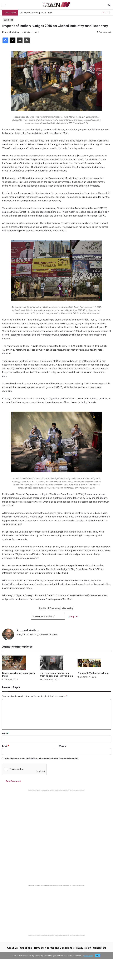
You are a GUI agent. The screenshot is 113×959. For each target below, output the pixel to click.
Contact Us (99, 947)
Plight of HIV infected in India (93, 673)
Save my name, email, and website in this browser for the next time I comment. (42, 758)
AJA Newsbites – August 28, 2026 (35, 12)
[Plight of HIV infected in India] (94, 663)
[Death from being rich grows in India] (18, 663)
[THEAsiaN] (56, 4)
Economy (54, 608)
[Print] (27, 40)
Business (8, 19)
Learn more (88, 955)
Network (39, 947)
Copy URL (74, 616)
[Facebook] (5, 40)
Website (62, 746)
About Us (12, 947)
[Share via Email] (20, 40)
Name (5, 733)
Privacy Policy (83, 947)
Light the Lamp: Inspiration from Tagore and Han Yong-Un (56, 674)
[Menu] (3, 6)
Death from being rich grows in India (18, 674)
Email (5, 746)
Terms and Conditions (59, 947)
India (43, 608)
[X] (12, 40)
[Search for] (109, 6)
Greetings (26, 947)
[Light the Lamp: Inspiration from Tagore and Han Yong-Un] (56, 663)
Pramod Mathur (11, 32)
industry (68, 608)
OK (97, 955)
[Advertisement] (56, 813)
